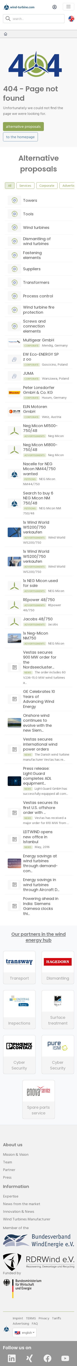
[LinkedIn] (12, 1358)
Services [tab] (25, 185)
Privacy (44, 1318)
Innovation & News (18, 1211)
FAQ (35, 1323)
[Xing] (29, 1358)
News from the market (21, 1203)
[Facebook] (47, 1358)
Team (7, 1162)
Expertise (10, 1196)
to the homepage (20, 136)
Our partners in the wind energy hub (38, 937)
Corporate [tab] (46, 185)
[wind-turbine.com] (5, 34)
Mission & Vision (15, 1154)
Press (7, 1177)
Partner (9, 1169)
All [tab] (9, 185)
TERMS (31, 1318)
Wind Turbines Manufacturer (26, 1219)
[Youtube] (65, 1358)
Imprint (18, 1318)
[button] (71, 18)
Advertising (21, 1323)
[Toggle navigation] (68, 6)
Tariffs (56, 1318)
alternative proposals (23, 126)
